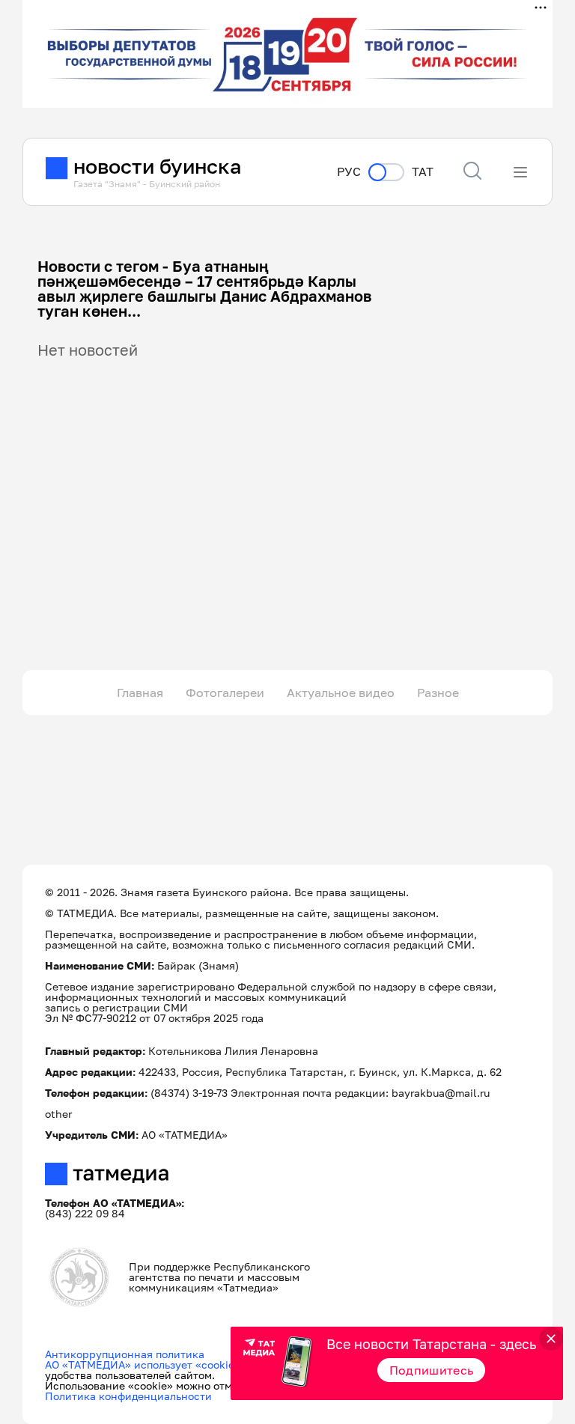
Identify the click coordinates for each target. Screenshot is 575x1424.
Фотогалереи (225, 692)
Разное (438, 692)
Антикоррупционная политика (124, 1354)
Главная (140, 692)
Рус (349, 172)
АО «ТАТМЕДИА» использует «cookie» (142, 1364)
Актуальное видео (341, 692)
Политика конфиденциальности (128, 1396)
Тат (422, 172)
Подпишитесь (431, 1370)
